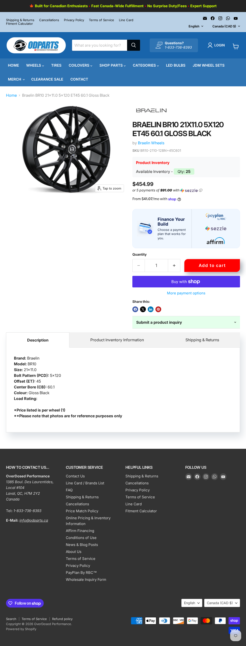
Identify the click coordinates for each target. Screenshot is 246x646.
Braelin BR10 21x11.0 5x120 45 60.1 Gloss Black (68, 387)
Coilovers (79, 65)
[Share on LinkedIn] (151, 309)
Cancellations (49, 20)
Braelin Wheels (151, 142)
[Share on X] (143, 309)
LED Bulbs (175, 65)
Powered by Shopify (21, 629)
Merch (15, 79)
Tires (56, 65)
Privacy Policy (74, 20)
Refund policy (62, 619)
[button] (217, 45)
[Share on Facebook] (135, 309)
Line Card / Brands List (85, 483)
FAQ (69, 490)
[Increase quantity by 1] (174, 265)
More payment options (186, 293)
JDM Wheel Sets (209, 65)
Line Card (126, 20)
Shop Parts (111, 65)
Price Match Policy (82, 511)
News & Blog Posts (82, 544)
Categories (145, 65)
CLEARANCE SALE (47, 79)
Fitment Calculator (19, 23)
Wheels (34, 65)
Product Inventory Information (117, 339)
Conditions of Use (81, 537)
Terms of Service (101, 20)
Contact (79, 79)
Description (38, 340)
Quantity (139, 254)
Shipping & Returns (20, 20)
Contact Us (75, 476)
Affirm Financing (80, 530)
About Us (73, 551)
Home (13, 65)
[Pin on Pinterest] (158, 309)
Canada (224, 26)
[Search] (133, 45)
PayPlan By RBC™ (81, 572)
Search (11, 619)
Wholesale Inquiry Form (86, 579)
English (194, 26)
